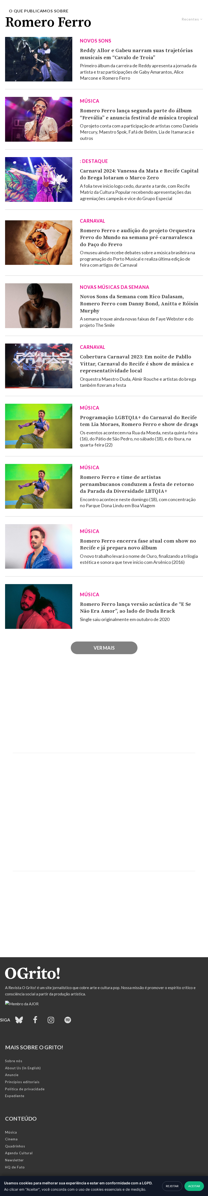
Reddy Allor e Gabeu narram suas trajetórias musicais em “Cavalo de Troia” (136, 54)
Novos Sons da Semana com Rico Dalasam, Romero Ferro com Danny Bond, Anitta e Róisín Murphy (139, 303)
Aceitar (194, 1186)
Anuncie (12, 1075)
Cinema (11, 1139)
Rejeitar (172, 1186)
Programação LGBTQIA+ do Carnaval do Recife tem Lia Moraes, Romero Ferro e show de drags (139, 421)
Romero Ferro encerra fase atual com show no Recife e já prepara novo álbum (138, 544)
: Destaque (94, 161)
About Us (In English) (23, 1068)
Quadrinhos (15, 1146)
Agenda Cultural (19, 1153)
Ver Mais (104, 648)
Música (89, 101)
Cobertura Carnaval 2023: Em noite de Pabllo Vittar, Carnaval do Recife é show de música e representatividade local (137, 364)
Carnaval (92, 221)
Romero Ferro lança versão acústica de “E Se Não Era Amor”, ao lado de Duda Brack (135, 608)
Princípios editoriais (22, 1082)
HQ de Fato (15, 1167)
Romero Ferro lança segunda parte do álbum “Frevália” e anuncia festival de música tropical (139, 114)
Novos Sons (95, 41)
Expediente (14, 1096)
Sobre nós (13, 1061)
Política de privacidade (25, 1089)
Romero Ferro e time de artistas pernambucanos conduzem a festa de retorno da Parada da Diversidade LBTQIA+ (137, 484)
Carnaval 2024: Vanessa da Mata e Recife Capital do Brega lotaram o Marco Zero (139, 174)
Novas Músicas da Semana (114, 287)
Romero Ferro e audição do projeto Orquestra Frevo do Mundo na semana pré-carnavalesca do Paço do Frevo (137, 237)
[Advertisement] (104, 709)
